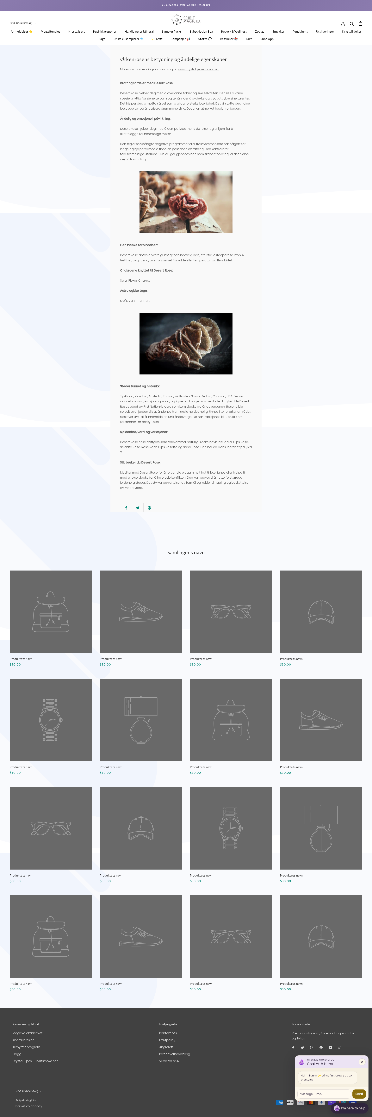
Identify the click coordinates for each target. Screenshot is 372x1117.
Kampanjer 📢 (180, 39)
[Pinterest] (321, 1047)
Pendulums (300, 32)
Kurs (249, 39)
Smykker (278, 32)
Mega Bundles (50, 32)
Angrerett (166, 1047)
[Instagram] (311, 1047)
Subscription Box (201, 32)
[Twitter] (302, 1047)
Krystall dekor (351, 32)
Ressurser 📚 (229, 39)
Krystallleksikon (23, 1040)
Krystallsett (76, 32)
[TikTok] (339, 1047)
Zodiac (259, 32)
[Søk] (352, 24)
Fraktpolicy (167, 1040)
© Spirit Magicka (26, 1100)
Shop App (267, 39)
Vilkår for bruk (169, 1061)
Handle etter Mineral (139, 32)
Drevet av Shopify (29, 1106)
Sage (102, 39)
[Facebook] (293, 1047)
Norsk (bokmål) (21, 23)
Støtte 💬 (205, 39)
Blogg (17, 1054)
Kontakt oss (168, 1033)
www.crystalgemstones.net (198, 69)
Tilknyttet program (26, 1047)
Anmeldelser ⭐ (22, 32)
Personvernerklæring (174, 1054)
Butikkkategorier (104, 32)
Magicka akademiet (27, 1033)
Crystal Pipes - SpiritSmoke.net (35, 1061)
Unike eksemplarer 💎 (129, 39)
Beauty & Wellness (234, 32)
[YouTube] (330, 1047)
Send (359, 1094)
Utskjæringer (325, 32)
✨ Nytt (157, 39)
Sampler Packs (172, 32)
